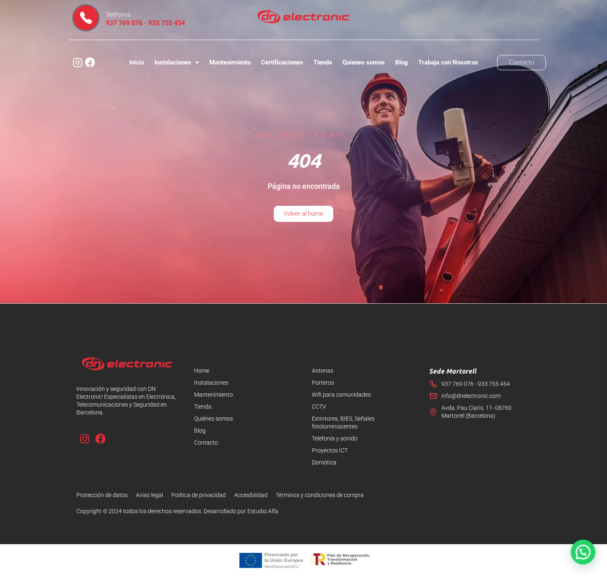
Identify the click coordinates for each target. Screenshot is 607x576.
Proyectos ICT (330, 450)
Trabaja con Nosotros (448, 62)
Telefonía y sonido (335, 438)
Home (201, 370)
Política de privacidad (198, 495)
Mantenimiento (230, 62)
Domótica (324, 462)
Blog (401, 62)
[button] (583, 552)
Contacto (206, 442)
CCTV (319, 406)
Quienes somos (363, 62)
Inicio (136, 62)
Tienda (322, 62)
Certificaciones (282, 62)
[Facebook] (100, 439)
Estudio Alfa (262, 511)
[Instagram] (84, 439)
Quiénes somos (213, 418)
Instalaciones (172, 62)
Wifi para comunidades (341, 394)
